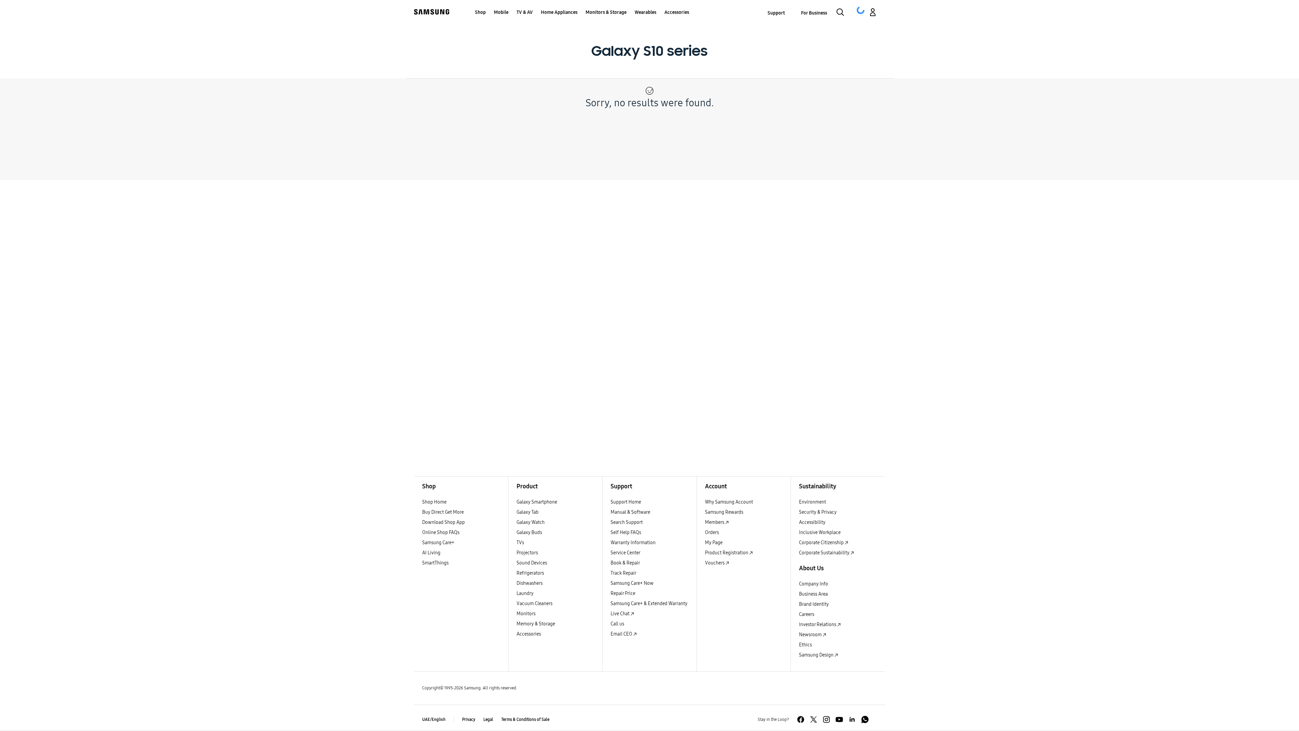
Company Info (813, 584)
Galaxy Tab (528, 512)
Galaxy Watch (531, 522)
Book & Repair (625, 563)
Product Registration (727, 553)
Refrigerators (530, 573)
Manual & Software (630, 512)
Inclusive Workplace (820, 532)
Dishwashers (530, 583)
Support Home (626, 502)
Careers (806, 614)
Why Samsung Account (729, 502)
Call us (617, 624)
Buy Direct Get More (443, 512)
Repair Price (623, 593)
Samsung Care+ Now (632, 583)
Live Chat (621, 614)
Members (715, 522)
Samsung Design (817, 655)
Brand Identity (814, 604)
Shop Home (434, 502)
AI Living (431, 553)
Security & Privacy (818, 512)
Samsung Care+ (438, 543)
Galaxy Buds (529, 532)
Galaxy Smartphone (537, 502)
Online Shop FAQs (440, 532)
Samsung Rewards (724, 512)
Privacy (468, 719)
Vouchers (715, 563)
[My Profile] (873, 13)
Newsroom (811, 635)
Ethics (805, 645)
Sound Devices (532, 563)
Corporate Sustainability (824, 553)
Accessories (529, 634)
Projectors (527, 553)
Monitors (526, 614)
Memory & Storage (536, 624)
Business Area (813, 594)
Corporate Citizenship (822, 543)
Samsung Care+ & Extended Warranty (649, 603)
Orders (712, 532)
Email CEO (622, 634)
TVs (520, 543)
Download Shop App (443, 522)
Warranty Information (633, 543)
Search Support (627, 522)
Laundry (525, 593)
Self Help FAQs (626, 532)
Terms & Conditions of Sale (525, 719)
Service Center (625, 553)
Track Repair (623, 573)
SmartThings (435, 563)
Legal (488, 719)
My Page (714, 543)
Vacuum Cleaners (534, 603)
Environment (812, 502)
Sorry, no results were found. (650, 103)
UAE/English (434, 719)
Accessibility (812, 522)
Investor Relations (818, 624)
